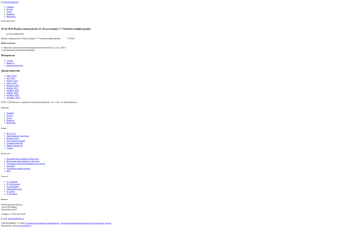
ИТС (8, 171)
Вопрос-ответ (12, 138)
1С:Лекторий (12, 186)
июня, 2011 (11, 76)
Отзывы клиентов (14, 143)
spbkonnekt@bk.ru (16, 218)
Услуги (9, 9)
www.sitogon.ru (24, 225)
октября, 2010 (12, 95)
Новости (10, 14)
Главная (10, 7)
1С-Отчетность (13, 184)
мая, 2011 (10, 78)
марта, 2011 (11, 83)
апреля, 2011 (12, 81)
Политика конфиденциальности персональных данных (86, 223)
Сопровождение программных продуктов (25, 164)
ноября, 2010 (12, 93)
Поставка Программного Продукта (22, 159)
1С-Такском (11, 182)
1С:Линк (10, 191)
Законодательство (14, 65)
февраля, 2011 (12, 85)
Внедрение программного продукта (22, 161)
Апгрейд (10, 166)
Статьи (9, 60)
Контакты (10, 16)
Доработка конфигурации (18, 168)
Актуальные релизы (15, 141)
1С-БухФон (11, 194)
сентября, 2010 (13, 97)
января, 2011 (12, 88)
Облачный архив (14, 189)
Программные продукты (17, 136)
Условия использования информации (42, 223)
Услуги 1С (11, 133)
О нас (9, 12)
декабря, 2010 (12, 90)
